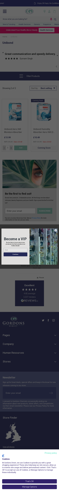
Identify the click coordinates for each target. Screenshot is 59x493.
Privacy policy (51, 453)
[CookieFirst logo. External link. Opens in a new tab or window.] (3, 456)
